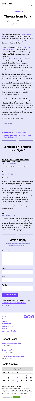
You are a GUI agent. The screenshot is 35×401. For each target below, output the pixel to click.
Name (4, 268)
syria (5, 123)
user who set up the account (13, 59)
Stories (4, 328)
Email (3, 276)
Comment (5, 251)
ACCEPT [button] (16, 397)
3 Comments (19, 24)
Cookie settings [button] (7, 397)
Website (4, 285)
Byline (4, 321)
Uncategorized (17, 12)
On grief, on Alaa (8, 350)
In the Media (6, 324)
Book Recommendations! (11, 344)
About (4, 316)
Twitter (10, 123)
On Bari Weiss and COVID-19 (13, 356)
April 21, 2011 (24, 21)
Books (4, 319)
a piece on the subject (18, 41)
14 (17, 381)
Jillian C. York (7, 4)
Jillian (13, 21)
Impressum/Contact (9, 331)
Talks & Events (7, 326)
